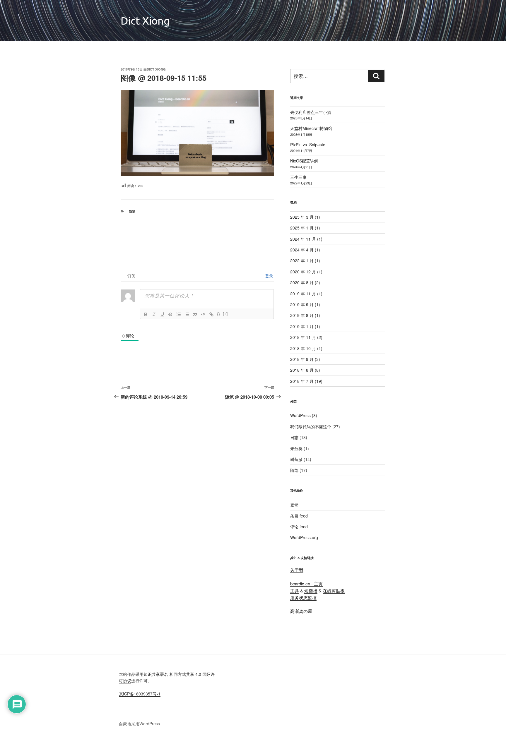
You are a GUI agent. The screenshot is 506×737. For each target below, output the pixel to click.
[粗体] (146, 314)
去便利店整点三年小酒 (310, 112)
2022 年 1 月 (302, 260)
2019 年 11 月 (303, 293)
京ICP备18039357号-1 (139, 694)
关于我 (296, 570)
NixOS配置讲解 (304, 161)
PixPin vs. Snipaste (307, 145)
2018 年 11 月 (303, 337)
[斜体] (154, 314)
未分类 (296, 448)
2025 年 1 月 (302, 228)
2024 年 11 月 (303, 239)
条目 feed (299, 516)
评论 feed (299, 526)
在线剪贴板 (334, 590)
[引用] (195, 314)
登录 (268, 276)
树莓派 (296, 459)
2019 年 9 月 (302, 304)
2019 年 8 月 (302, 315)
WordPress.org (304, 537)
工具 (294, 590)
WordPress (300, 415)
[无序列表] (187, 314)
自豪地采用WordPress (139, 723)
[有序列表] (179, 314)
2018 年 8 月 (302, 370)
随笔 (132, 211)
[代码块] (203, 314)
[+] (225, 314)
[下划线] (162, 314)
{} (218, 314)
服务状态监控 (303, 597)
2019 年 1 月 (302, 326)
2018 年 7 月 (302, 381)
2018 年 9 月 (302, 359)
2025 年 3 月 (302, 217)
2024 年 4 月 (302, 250)
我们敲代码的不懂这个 (310, 426)
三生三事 (298, 177)
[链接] (211, 314)
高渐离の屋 (301, 611)
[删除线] (170, 314)
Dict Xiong (145, 21)
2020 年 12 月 (303, 272)
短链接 (310, 590)
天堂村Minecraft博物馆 (311, 128)
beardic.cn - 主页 (306, 583)
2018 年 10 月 (303, 348)
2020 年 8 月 (302, 282)
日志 (294, 437)
